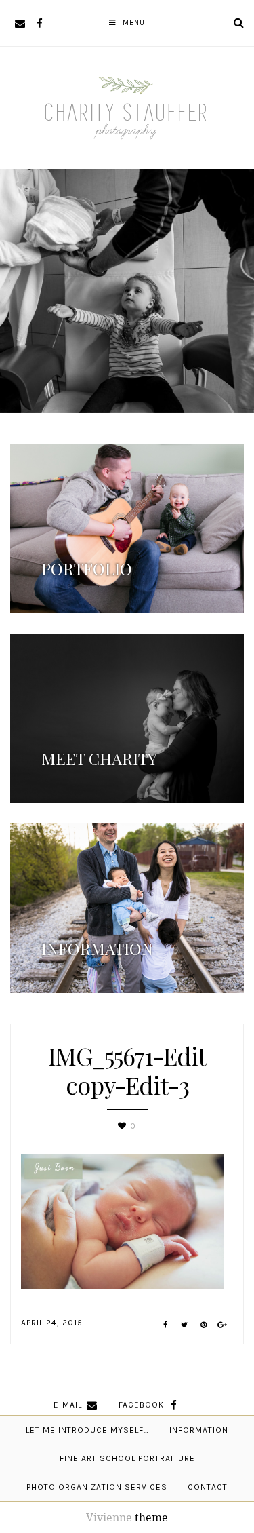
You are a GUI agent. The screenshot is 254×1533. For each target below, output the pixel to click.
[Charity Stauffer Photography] (127, 134)
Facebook (141, 1405)
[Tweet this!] (184, 1325)
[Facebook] (39, 23)
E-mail (68, 1405)
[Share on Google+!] (222, 1325)
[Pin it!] (203, 1325)
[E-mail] (20, 23)
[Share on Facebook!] (165, 1325)
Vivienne (109, 1517)
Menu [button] (134, 22)
